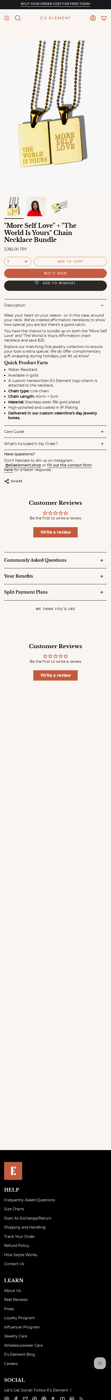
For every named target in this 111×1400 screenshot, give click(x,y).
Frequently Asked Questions (29, 1200)
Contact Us (14, 1264)
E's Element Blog (19, 1354)
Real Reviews (16, 1299)
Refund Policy (16, 1245)
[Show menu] (7, 18)
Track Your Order (19, 1236)
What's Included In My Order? (31, 443)
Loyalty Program (19, 1318)
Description (14, 305)
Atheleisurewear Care (23, 1345)
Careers (11, 1363)
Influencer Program (22, 1327)
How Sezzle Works (20, 1255)
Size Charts (14, 1209)
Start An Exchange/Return (27, 1218)
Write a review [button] (56, 532)
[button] (17, 18)
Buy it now (55, 273)
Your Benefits (18, 576)
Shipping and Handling (25, 1227)
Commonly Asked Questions (35, 560)
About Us (12, 1290)
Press (9, 1309)
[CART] (103, 18)
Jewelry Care (15, 1336)
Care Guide (14, 431)
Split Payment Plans (25, 592)
